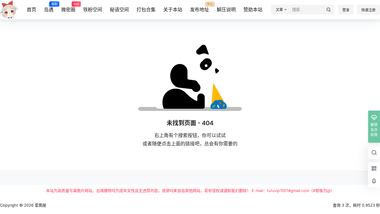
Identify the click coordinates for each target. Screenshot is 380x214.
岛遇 (48, 7)
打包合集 (146, 9)
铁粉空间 (92, 9)
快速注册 (368, 10)
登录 (345, 10)
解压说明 (226, 9)
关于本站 (172, 9)
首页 (31, 9)
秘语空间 (119, 9)
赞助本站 (252, 9)
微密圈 (68, 7)
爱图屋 (40, 205)
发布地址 (199, 7)
